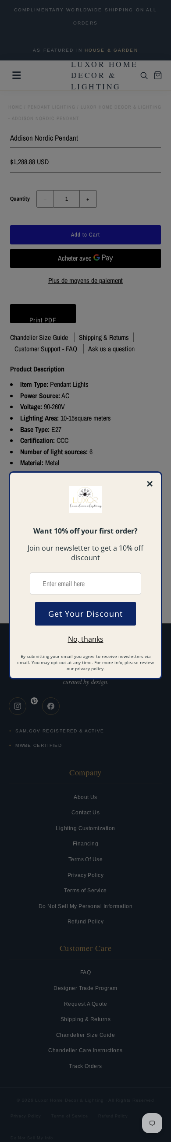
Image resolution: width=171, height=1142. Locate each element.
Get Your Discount (85, 613)
